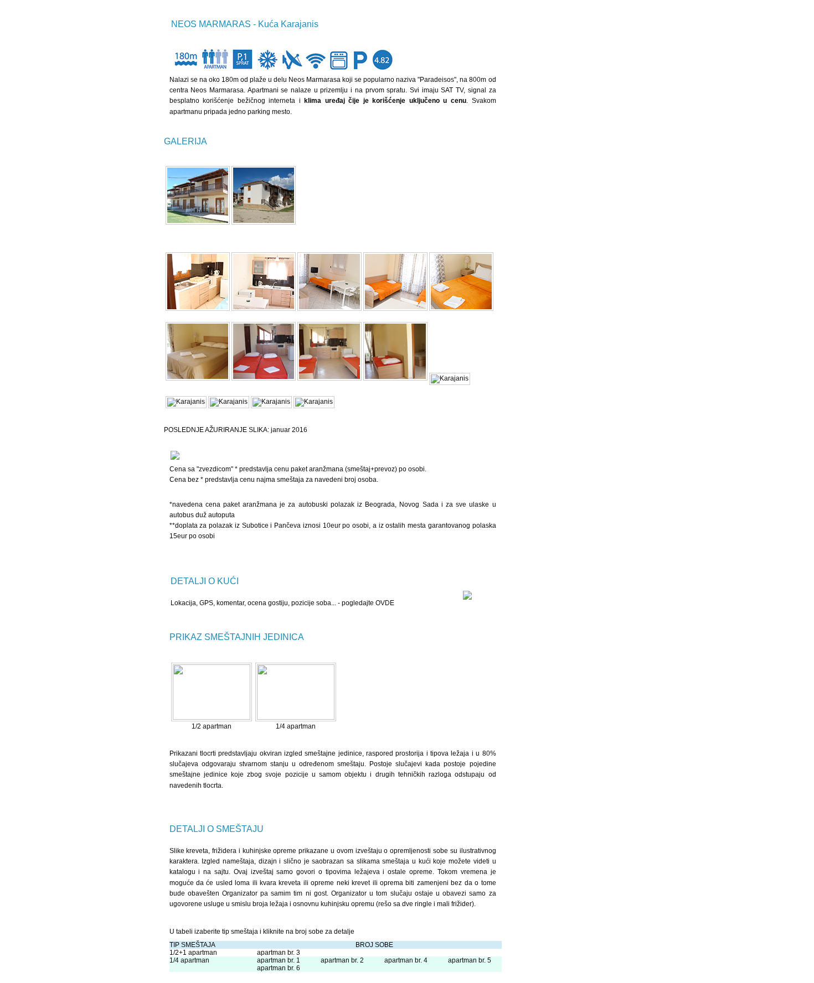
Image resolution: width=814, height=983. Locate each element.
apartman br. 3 (278, 952)
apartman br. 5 (469, 960)
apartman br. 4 (405, 960)
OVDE (384, 603)
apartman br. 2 (342, 960)
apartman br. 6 (278, 968)
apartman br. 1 (278, 960)
